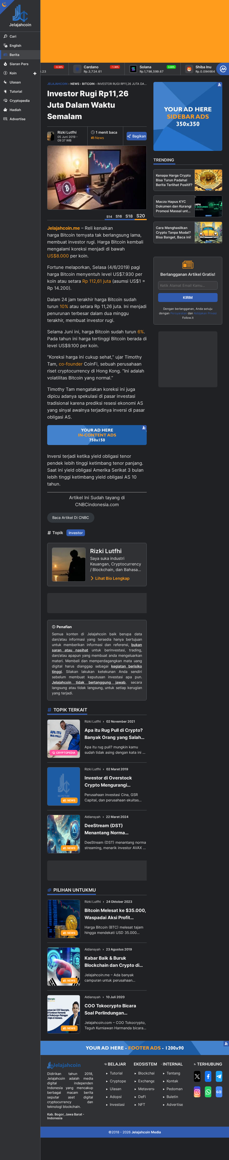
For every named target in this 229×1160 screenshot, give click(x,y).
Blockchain (146, 1073)
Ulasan (115, 1089)
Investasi (117, 1104)
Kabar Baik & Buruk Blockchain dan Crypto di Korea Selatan (112, 962)
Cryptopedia (118, 1081)
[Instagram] (197, 1091)
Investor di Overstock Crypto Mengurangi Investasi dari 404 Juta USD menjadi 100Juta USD (115, 782)
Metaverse (146, 1089)
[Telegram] (219, 1076)
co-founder (71, 364)
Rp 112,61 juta (96, 281)
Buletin (172, 1096)
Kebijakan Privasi (205, 313)
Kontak (172, 1081)
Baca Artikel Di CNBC (70, 517)
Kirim (188, 297)
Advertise (175, 1104)
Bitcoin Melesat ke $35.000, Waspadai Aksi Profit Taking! (115, 914)
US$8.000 (58, 256)
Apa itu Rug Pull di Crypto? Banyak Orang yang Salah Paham (114, 734)
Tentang (173, 1073)
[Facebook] (208, 1076)
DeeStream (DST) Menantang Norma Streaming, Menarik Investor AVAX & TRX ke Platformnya (115, 829)
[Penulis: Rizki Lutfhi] (50, 136)
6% (141, 331)
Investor (76, 533)
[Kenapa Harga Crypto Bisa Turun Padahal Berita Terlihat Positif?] (208, 180)
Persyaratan (178, 313)
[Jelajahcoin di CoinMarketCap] (222, 69)
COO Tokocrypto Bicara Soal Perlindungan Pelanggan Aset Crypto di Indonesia (113, 1010)
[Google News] (219, 1091)
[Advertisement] (134, 31)
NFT (141, 1104)
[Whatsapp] (208, 1091)
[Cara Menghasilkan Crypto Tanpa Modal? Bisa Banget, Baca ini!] (208, 232)
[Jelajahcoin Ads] (97, 435)
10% (64, 306)
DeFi (142, 1096)
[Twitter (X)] (197, 1076)
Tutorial (116, 1073)
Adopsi (116, 1096)
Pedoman (174, 1089)
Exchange (146, 1081)
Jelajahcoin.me (63, 228)
